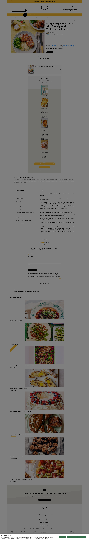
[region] (44, 537)
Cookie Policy (47, 538)
